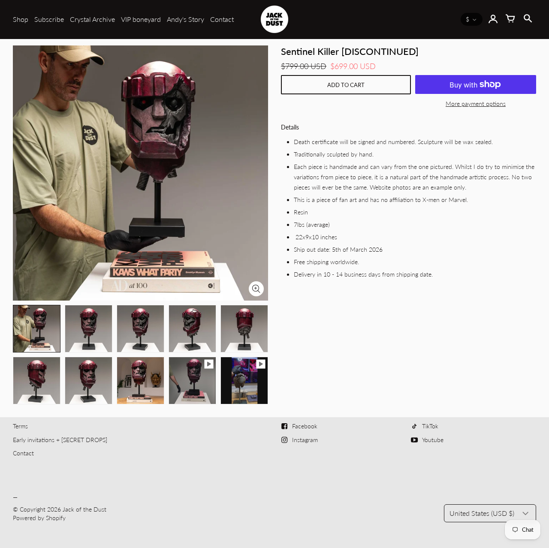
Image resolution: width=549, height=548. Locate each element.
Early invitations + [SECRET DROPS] (60, 439)
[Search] (527, 19)
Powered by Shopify (39, 517)
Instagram (305, 439)
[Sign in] (493, 19)
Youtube (432, 439)
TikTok (430, 426)
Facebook (304, 426)
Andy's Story (185, 19)
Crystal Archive (92, 19)
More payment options (476, 103)
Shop (20, 19)
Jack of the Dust (84, 509)
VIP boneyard (141, 19)
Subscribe (49, 19)
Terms (20, 426)
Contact (222, 19)
